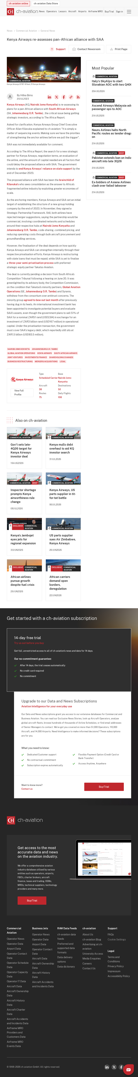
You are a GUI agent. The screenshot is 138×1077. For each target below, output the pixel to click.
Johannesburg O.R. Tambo (27, 113)
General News (48, 31)
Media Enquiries (91, 958)
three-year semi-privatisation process (31, 262)
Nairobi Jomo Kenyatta (43, 104)
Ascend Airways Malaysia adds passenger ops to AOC (113, 107)
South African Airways (62, 109)
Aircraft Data (14, 986)
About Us (87, 934)
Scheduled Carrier (48, 378)
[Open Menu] (129, 11)
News (42, 11)
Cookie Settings (117, 939)
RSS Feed (78, 97)
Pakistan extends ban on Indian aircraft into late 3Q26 (112, 159)
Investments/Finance (36, 357)
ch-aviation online (18, 3)
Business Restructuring (20, 361)
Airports (82, 11)
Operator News (15, 938)
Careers (87, 963)
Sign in (119, 11)
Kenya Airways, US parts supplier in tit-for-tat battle (62, 494)
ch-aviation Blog (91, 939)
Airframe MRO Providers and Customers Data (16, 1032)
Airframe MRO (95, 11)
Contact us (27, 789)
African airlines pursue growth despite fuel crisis (22, 581)
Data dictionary (66, 966)
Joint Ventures (15, 357)
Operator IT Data (16, 981)
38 (40, 389)
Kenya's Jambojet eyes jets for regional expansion (23, 539)
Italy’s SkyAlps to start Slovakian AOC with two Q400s (113, 83)
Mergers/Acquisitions (46, 361)
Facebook (63, 97)
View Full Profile (19, 392)
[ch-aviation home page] (22, 11)
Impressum (114, 971)
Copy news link (71, 97)
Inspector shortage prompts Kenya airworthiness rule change (23, 496)
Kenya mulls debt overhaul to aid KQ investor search (61, 448)
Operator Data (15, 943)
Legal (63, 361)
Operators (51, 11)
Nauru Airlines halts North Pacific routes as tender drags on (112, 133)
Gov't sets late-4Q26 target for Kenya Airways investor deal (21, 450)
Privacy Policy (116, 966)
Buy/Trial (109, 11)
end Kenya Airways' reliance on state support (45, 168)
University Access (92, 953)
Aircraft (72, 11)
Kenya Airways (16, 104)
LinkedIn (49, 97)
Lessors (62, 11)
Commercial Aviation (26, 31)
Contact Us (88, 968)
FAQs (111, 934)
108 (60, 397)
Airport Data (14, 948)
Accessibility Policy (119, 976)
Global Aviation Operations (21, 353)
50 (59, 389)
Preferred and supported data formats (66, 948)
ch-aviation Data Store (46, 3)
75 (40, 397)
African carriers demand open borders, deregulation (59, 582)
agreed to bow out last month (41, 300)
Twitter (114, 1067)
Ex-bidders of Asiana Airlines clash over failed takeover (111, 184)
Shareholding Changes (61, 357)
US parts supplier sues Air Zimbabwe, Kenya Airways (62, 539)
